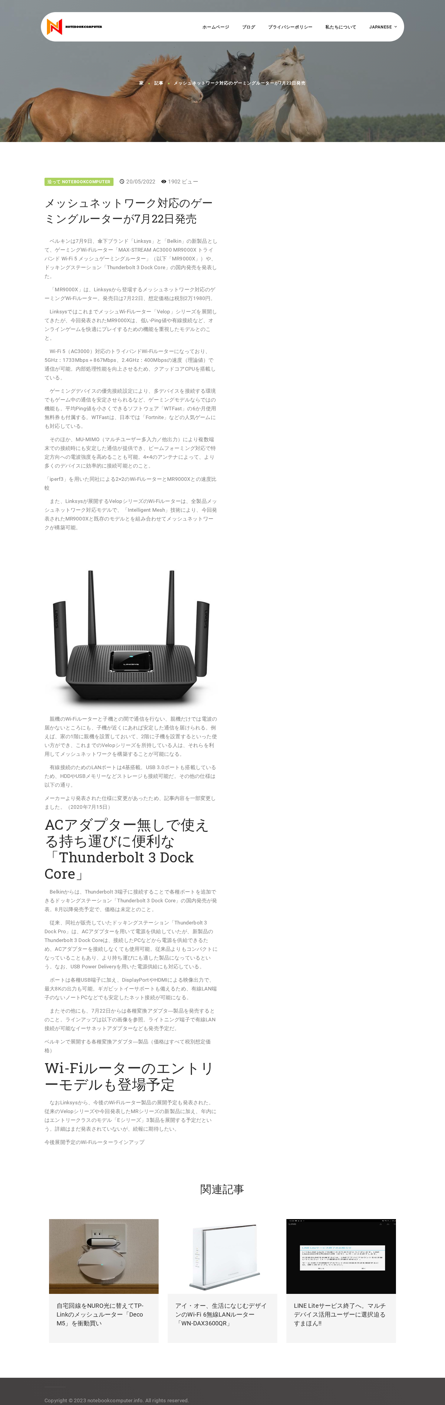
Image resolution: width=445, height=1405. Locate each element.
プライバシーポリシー (290, 27)
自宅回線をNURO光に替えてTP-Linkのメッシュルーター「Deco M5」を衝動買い (100, 1314)
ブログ (248, 27)
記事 (158, 83)
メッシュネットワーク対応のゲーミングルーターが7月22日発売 (240, 83)
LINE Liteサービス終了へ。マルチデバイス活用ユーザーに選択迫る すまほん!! (340, 1314)
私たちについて (341, 27)
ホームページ (216, 27)
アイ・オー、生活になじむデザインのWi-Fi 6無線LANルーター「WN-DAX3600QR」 (221, 1314)
